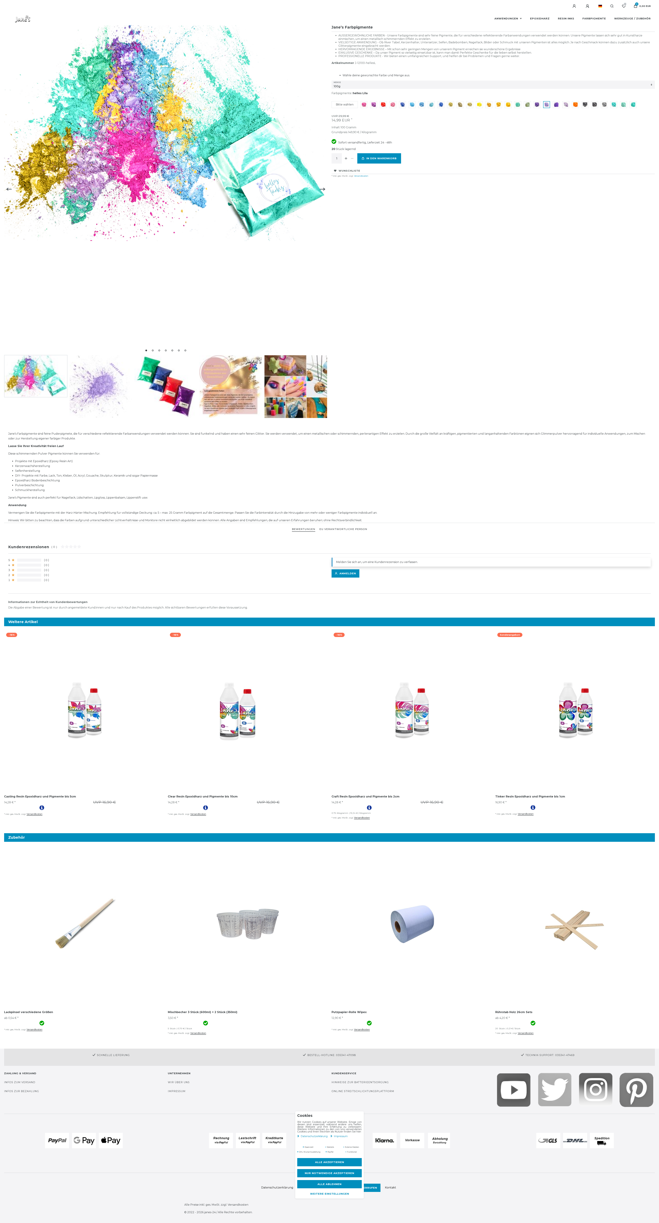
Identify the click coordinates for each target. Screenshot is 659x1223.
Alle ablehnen (329, 1184)
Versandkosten (361, 176)
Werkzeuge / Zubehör (632, 18)
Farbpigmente (594, 18)
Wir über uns (179, 1082)
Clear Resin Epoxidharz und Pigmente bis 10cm (203, 796)
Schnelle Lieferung (113, 1055)
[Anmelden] (574, 6)
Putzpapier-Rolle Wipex (349, 1012)
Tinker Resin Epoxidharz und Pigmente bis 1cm (530, 796)
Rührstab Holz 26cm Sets (513, 1012)
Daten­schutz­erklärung (314, 1136)
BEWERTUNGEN (303, 529)
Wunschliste (349, 170)
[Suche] (612, 6)
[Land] (600, 6)
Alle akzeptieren (329, 1162)
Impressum (341, 1136)
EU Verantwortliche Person (343, 529)
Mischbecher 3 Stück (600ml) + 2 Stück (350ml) (202, 1012)
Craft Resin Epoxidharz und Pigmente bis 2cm (366, 796)
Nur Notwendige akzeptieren (329, 1173)
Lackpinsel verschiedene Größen (28, 1012)
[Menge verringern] (352, 158)
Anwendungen (506, 18)
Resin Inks (566, 18)
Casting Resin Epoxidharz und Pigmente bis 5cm (40, 796)
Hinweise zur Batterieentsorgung (360, 1082)
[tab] (303, 529)
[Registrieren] (588, 6)
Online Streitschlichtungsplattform (363, 1091)
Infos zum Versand (19, 1082)
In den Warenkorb (381, 158)
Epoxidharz (540, 18)
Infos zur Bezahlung (21, 1091)
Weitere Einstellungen (329, 1193)
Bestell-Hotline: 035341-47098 (331, 1055)
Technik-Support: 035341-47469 (550, 1055)
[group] (84, 710)
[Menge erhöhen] (346, 158)
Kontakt (390, 1187)
